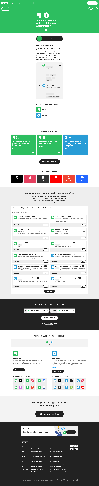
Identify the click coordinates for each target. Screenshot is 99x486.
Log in (84, 3)
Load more (49, 291)
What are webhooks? (54, 461)
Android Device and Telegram (37, 471)
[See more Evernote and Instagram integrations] (30, 381)
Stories (22, 451)
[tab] (15, 208)
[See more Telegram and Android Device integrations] (68, 387)
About (51, 480)
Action (58, 218)
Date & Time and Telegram (37, 469)
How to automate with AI (55, 448)
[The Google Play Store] (74, 449)
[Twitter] (71, 480)
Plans (78, 3)
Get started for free (49, 414)
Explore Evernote (19, 369)
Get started (92, 3)
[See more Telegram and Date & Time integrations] (57, 387)
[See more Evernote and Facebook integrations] (41, 387)
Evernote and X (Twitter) (36, 448)
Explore (72, 3)
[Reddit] (77, 480)
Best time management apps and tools (58, 453)
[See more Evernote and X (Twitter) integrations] (18, 381)
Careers (29, 480)
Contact (42, 480)
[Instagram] (64, 480)
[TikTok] (74, 480)
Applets (22, 453)
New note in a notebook (52, 65)
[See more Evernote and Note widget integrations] (30, 387)
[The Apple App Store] (74, 446)
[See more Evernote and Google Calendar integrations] (41, 381)
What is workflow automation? (56, 456)
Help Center (23, 458)
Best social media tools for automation (58, 471)
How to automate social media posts (58, 469)
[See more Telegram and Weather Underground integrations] (68, 381)
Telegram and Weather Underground (39, 464)
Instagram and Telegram (36, 466)
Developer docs (24, 469)
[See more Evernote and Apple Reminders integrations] (18, 387)
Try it (46, 224)
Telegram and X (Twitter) (36, 461)
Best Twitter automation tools (56, 451)
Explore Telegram (58, 371)
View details (16, 224)
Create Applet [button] (49, 318)
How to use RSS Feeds (55, 458)
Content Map (23, 461)
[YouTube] (67, 480)
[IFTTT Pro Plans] (46, 30)
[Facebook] (58, 480)
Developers (23, 480)
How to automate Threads (55, 466)
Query (58, 256)
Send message (50, 85)
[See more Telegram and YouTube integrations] (80, 387)
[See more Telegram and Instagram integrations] (80, 381)
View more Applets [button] (49, 162)
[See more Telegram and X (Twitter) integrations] (57, 381)
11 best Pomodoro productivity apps (58, 464)
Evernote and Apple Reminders (38, 456)
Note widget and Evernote (36, 458)
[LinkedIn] (61, 480)
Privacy (47, 480)
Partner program (35, 480)
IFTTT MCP (23, 456)
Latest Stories (54, 446)
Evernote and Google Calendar (38, 453)
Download (15, 366)
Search (22, 464)
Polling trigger (22, 218)
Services (23, 448)
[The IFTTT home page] (4, 3)
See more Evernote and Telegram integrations (49, 344)
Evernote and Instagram (36, 451)
